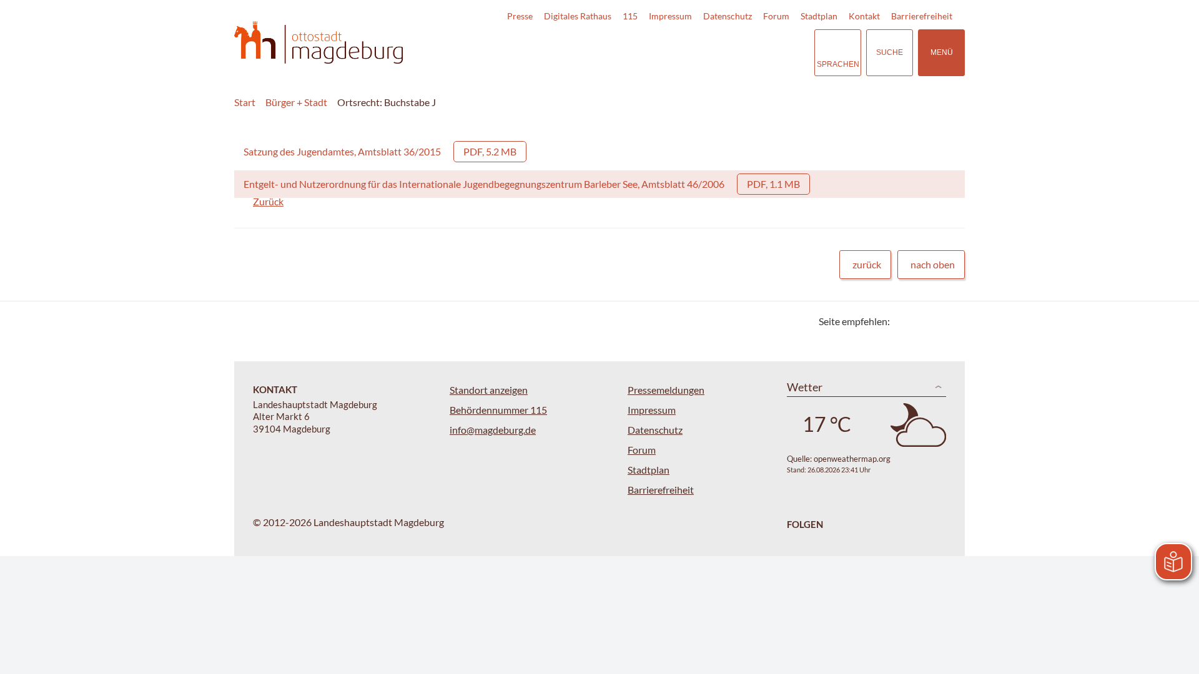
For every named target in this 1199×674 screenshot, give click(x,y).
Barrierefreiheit (921, 16)
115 (630, 16)
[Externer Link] (717, 52)
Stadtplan (819, 16)
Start (244, 102)
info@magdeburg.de (493, 430)
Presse (520, 16)
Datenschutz (727, 16)
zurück (866, 264)
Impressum (670, 16)
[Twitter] (903, 321)
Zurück (268, 201)
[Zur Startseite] (318, 42)
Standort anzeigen (489, 390)
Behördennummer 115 (498, 410)
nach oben (932, 264)
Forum (776, 16)
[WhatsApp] (950, 321)
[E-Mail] (935, 321)
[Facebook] (919, 321)
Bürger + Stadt (296, 102)
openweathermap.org (852, 459)
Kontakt (864, 16)
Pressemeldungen (666, 390)
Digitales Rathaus (577, 16)
